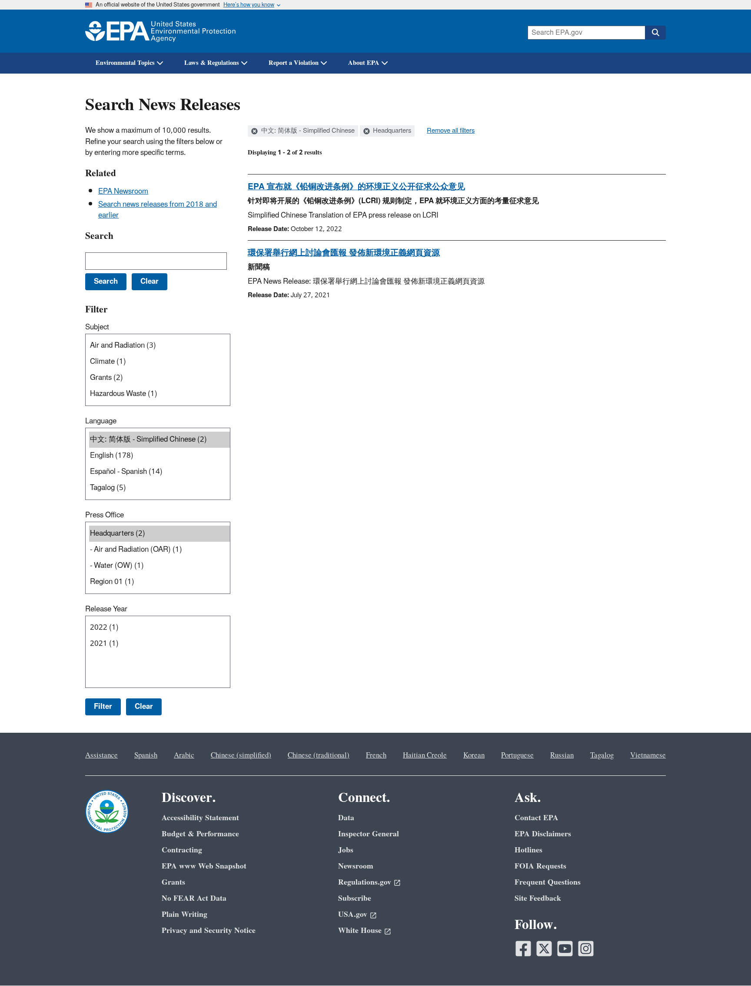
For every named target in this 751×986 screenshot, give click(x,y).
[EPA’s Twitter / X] (544, 948)
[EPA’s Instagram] (586, 948)
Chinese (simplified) (241, 755)
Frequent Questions (548, 882)
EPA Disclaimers (543, 833)
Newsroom (355, 866)
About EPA (363, 63)
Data (346, 817)
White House (360, 930)
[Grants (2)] (159, 378)
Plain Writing (184, 914)
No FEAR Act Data (194, 898)
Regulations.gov (364, 882)
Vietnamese (648, 755)
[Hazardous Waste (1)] (159, 394)
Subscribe (354, 898)
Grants (173, 882)
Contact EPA (536, 817)
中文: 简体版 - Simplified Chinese (307, 131)
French (376, 755)
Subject (97, 327)
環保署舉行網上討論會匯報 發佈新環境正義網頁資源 (344, 253)
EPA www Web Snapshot (204, 866)
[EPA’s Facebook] (523, 948)
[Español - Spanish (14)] (159, 472)
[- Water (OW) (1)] (159, 566)
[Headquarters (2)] (159, 534)
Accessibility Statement (200, 817)
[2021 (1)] (159, 644)
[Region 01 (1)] (159, 582)
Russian (562, 755)
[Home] (160, 31)
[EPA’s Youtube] (565, 948)
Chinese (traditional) (318, 755)
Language (100, 421)
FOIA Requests (540, 866)
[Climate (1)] (159, 362)
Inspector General (368, 833)
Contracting (182, 850)
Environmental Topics (125, 63)
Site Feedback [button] (538, 898)
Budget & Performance (200, 833)
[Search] (655, 33)
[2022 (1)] (159, 628)
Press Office (104, 515)
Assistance (101, 755)
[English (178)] (159, 456)
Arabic (184, 755)
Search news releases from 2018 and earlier (157, 210)
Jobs (345, 850)
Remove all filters (451, 131)
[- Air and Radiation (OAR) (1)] (159, 550)
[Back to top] (727, 962)
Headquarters (391, 131)
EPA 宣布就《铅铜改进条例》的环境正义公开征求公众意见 (356, 186)
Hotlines (528, 850)
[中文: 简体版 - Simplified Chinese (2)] (159, 440)
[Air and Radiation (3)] (159, 346)
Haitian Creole (425, 755)
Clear (144, 706)
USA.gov (352, 914)
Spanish (145, 755)
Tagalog (602, 755)
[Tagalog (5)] (159, 488)
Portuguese (517, 755)
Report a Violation (294, 63)
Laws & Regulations (211, 63)
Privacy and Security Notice (209, 930)
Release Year (106, 609)
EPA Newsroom (123, 191)
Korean (474, 755)
